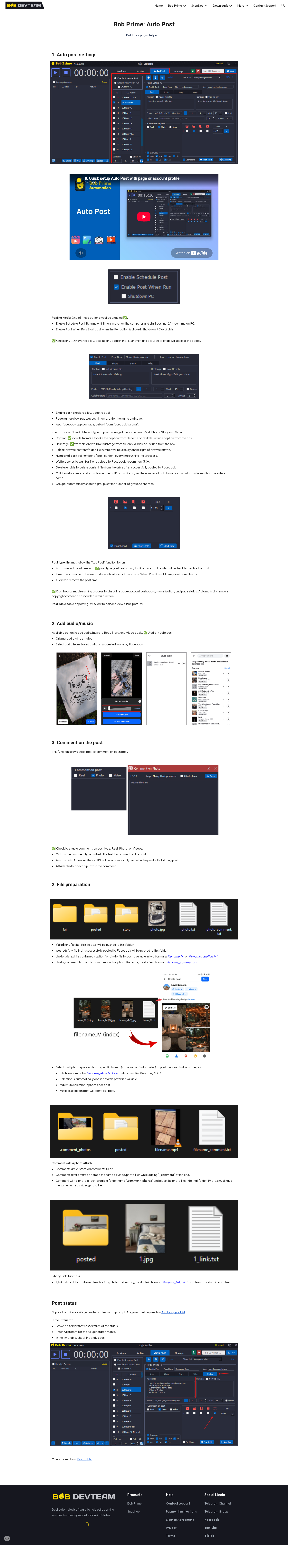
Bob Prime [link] (175, 5)
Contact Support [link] (265, 5)
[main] (144, 27)
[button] (283, 5)
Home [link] (159, 5)
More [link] (240, 5)
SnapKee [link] (197, 5)
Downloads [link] (220, 5)
